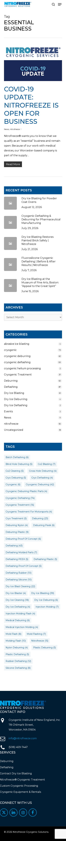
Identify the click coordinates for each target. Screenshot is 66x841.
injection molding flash (20, 613)
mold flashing (36, 633)
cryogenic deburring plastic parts (26, 491)
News (6, 129)
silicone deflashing (18, 667)
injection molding (47, 606)
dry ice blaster (16, 593)
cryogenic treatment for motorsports (29, 511)
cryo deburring (16, 477)
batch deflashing (17, 457)
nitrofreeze (15, 129)
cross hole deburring (43, 470)
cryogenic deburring (17, 356)
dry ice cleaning (17, 600)
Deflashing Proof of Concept (23, 566)
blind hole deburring (19, 464)
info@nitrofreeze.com (23, 738)
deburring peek (43, 525)
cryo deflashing (42, 477)
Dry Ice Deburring (15, 399)
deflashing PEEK (17, 559)
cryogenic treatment (20, 504)
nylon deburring (17, 647)
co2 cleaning (15, 470)
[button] (60, 4)
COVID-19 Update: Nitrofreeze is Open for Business (31, 105)
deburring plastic (17, 532)
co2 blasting (46, 464)
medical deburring (18, 620)
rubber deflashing (18, 661)
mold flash (13, 633)
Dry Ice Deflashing (15, 405)
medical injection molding (22, 627)
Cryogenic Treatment (18, 374)
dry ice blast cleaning (20, 586)
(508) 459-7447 (18, 747)
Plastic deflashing (17, 654)
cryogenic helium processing (22, 368)
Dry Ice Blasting (14, 393)
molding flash (16, 640)
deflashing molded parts (21, 552)
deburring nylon (17, 525)
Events (8, 411)
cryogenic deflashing (17, 362)
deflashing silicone (19, 579)
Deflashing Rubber (18, 572)
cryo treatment (16, 518)
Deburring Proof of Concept (23, 538)
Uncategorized (13, 429)
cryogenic (10, 350)
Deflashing (11, 386)
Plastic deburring (44, 647)
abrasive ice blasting (16, 343)
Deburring (11, 380)
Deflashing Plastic (45, 559)
